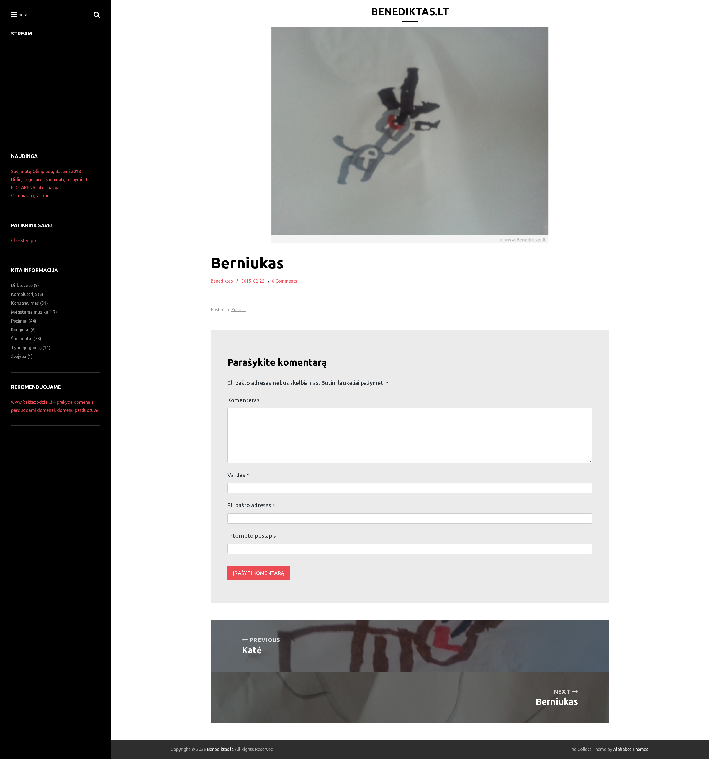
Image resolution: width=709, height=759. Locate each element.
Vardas (238, 475)
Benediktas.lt (410, 11)
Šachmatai (21, 338)
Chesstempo (23, 240)
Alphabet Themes (630, 749)
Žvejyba (18, 356)
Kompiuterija (24, 294)
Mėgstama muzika (29, 311)
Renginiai (20, 329)
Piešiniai (238, 309)
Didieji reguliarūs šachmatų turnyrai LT (49, 179)
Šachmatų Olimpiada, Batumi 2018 (46, 171)
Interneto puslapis (251, 535)
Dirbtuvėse (22, 285)
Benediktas (222, 280)
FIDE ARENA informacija (35, 187)
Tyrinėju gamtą (26, 347)
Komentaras (243, 400)
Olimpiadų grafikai (29, 195)
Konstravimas (25, 303)
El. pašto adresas (251, 505)
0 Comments (284, 280)
